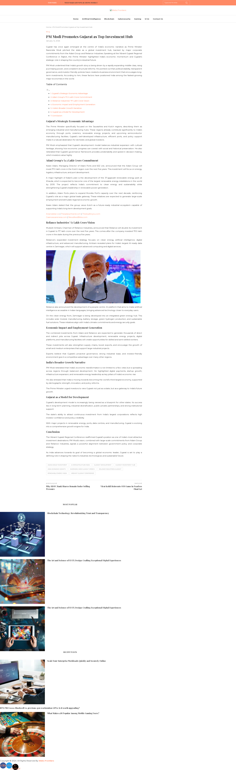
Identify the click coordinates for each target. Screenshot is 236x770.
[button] (60, 3)
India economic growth (57, 469)
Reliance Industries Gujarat (110, 469)
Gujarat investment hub (125, 465)
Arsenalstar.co (52, 214)
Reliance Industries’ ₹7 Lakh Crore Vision (70, 101)
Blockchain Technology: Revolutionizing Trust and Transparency (78, 513)
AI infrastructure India (80, 465)
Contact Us (158, 19)
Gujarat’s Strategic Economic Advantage (70, 93)
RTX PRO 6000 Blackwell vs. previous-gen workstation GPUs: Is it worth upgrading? (40, 708)
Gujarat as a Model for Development (68, 112)
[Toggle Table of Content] (48, 90)
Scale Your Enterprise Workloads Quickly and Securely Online (76, 661)
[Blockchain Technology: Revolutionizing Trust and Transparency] (22, 534)
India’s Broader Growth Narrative (67, 108)
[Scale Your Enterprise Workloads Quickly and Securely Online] (22, 682)
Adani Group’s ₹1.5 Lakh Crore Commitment (72, 97)
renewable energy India (57, 473)
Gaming (137, 19)
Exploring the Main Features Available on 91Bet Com (86, 3)
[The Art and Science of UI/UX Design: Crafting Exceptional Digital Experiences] (22, 581)
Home (75, 19)
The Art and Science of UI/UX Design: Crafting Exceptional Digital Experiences (84, 560)
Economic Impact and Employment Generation (73, 104)
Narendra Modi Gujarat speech (82, 469)
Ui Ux (147, 19)
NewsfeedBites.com (77, 217)
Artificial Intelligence (91, 19)
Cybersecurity (124, 19)
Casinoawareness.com (56, 217)
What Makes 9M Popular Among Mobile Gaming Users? (73, 713)
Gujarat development (102, 465)
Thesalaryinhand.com (71, 214)
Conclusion (57, 116)
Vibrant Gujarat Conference (82, 473)
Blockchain (109, 19)
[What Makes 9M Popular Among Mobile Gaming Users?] (22, 734)
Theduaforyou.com (91, 214)
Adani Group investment (57, 465)
